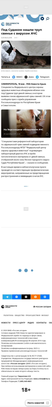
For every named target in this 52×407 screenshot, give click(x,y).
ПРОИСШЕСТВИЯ (33, 315)
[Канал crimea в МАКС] (44, 296)
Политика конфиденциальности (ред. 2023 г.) (20, 348)
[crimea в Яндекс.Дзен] (26, 296)
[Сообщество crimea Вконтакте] (16, 296)
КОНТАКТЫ (41, 323)
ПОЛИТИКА (8, 315)
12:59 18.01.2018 (6, 38)
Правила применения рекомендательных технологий (24, 351)
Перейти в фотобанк (31, 71)
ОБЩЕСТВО (19, 315)
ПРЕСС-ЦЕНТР (19, 323)
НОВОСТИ (5, 323)
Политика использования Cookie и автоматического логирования (23, 344)
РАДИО (31, 323)
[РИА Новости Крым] (10, 24)
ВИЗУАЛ (44, 315)
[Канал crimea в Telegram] (7, 296)
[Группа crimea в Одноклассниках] (35, 296)
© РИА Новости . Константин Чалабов (12, 71)
